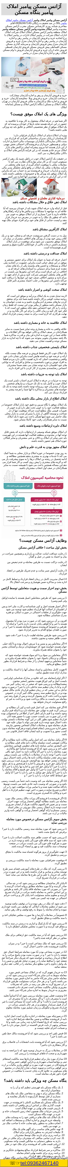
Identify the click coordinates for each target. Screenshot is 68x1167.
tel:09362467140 (39, 1163)
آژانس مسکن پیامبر (22, 20)
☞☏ (34, 1163)
